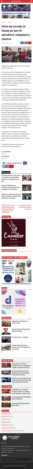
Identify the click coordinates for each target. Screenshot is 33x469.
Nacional (4, 153)
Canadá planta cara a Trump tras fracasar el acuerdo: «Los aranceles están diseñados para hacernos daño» (21, 391)
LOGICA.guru (23, 465)
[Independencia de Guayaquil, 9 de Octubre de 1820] (6, 323)
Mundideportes (6, 425)
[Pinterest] (30, 43)
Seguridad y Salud (7, 428)
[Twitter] (24, 43)
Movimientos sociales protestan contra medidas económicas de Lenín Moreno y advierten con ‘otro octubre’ (11, 196)
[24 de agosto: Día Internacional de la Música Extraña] (6, 405)
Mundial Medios (16, 1)
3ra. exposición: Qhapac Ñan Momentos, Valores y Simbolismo (21, 398)
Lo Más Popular (6, 318)
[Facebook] (21, 43)
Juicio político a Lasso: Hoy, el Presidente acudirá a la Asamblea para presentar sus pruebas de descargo (21, 365)
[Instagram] (2, 443)
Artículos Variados (7, 361)
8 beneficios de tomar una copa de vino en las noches (24, 207)
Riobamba (5, 422)
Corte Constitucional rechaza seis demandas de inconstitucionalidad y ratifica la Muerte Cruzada (21, 373)
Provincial (4, 419)
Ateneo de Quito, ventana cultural (11, 430)
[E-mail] (27, 43)
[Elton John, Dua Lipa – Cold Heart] (6, 339)
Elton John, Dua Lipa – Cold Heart (20, 337)
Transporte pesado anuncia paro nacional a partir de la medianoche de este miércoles (21, 347)
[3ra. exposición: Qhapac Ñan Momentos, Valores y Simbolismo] (6, 398)
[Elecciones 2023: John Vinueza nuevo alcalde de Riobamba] (6, 331)
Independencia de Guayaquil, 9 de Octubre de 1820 (20, 322)
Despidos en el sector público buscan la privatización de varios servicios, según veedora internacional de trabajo (21, 380)
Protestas (4, 158)
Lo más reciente (6, 387)
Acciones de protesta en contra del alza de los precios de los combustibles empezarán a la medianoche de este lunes (11, 178)
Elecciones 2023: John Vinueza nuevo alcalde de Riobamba (21, 330)
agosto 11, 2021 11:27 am (7, 43)
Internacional (5, 416)
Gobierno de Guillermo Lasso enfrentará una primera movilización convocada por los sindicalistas (10, 187)
